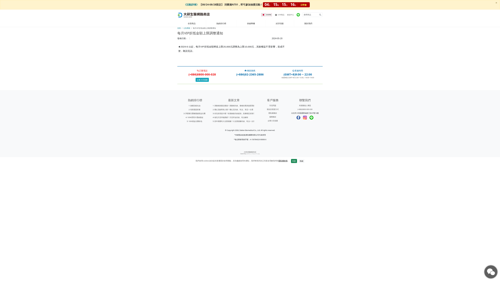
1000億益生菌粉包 (195, 121)
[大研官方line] (298, 14)
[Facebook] (298, 118)
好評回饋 (280, 23)
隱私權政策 (283, 161)
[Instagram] (305, 118)
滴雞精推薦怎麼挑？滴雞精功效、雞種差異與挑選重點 (234, 105)
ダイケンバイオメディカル (253, 153)
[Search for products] (320, 14)
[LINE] (311, 118)
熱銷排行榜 (221, 23)
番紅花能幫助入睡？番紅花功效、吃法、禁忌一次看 (233, 109)
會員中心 (290, 15)
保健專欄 (251, 23)
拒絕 (301, 161)
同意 (294, 161)
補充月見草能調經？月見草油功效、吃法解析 (231, 117)
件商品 (281, 15)
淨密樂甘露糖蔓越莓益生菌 (195, 113)
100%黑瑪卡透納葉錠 (195, 117)
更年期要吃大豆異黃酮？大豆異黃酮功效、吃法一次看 (234, 121)
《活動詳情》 (191, 4)
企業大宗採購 (202, 80)
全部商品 (192, 23)
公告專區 (186, 28)
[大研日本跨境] (266, 14)
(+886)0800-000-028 (305, 109)
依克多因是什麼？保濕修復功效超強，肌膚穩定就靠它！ (235, 113)
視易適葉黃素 (195, 109)
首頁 (179, 28)
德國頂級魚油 (195, 105)
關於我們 (308, 23)
